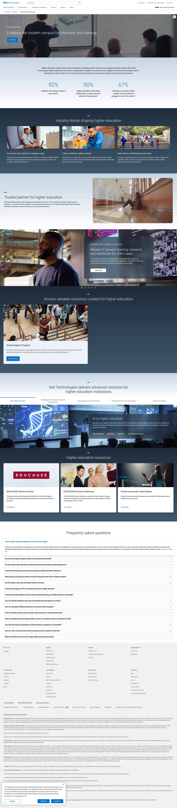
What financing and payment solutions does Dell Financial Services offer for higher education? (35, 577)
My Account (49, 651)
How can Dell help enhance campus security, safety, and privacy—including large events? (33, 613)
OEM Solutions (92, 677)
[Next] (175, 257)
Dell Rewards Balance (52, 664)
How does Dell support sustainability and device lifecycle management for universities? (33, 625)
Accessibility (108, 707)
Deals (5, 686)
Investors (48, 683)
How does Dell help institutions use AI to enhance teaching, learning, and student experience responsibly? (39, 595)
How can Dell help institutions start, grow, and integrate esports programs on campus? (33, 601)
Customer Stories (51, 696)
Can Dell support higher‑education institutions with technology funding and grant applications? (36, 565)
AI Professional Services (135, 434)
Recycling (49, 690)
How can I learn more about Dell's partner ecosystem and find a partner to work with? (32, 631)
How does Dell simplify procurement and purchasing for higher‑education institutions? (33, 571)
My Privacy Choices (59, 707)
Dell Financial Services (42, 703)
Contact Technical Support (96, 654)
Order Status (49, 654)
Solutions (6, 680)
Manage (12, 801)
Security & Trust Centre (137, 690)
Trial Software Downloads (138, 693)
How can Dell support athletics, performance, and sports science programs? (29, 607)
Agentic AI (121, 434)
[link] (152, 2)
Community (134, 651)
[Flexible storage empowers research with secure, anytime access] (88, 287)
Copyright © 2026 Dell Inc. (11, 707)
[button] (142, 2)
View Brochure (13, 359)
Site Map (6, 651)
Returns (90, 657)
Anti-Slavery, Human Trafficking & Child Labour (129, 707)
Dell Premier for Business (167, 7)
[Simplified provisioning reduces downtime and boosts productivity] (95, 287)
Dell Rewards (134, 677)
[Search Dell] (79, 2)
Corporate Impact (51, 693)
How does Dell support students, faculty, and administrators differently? (28, 559)
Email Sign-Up (135, 683)
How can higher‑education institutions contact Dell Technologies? (26, 541)
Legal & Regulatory (94, 707)
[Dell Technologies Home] (11, 2)
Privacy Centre (135, 686)
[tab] (17, 401)
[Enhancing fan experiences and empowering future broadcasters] (91, 287)
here (63, 729)
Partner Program (93, 680)
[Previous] (2, 257)
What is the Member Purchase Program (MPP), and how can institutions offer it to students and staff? (38, 619)
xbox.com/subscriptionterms (73, 800)
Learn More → (11, 507)
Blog (132, 673)
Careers (48, 677)
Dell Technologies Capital (53, 680)
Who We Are (49, 673)
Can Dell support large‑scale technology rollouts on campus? (24, 583)
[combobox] (53, 2)
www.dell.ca (24, 722)
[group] (53, 90)
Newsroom (49, 686)
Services (6, 683)
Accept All (57, 801)
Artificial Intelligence (9, 673)
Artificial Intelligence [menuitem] (8, 7)
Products (6, 677)
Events (133, 680)
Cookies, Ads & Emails (79, 707)
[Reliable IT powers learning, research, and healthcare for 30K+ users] (81, 287)
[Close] (63, 784)
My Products (49, 661)
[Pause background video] (174, 17)
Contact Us (12, 40)
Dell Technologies (8, 703)
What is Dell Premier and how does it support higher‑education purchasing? (29, 637)
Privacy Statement (43, 707)
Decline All (44, 801)
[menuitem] (23, 7)
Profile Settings (50, 657)
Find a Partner (92, 673)
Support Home (92, 651)
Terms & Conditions (28, 707)
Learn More (98, 270)
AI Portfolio (110, 434)
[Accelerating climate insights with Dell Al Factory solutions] (85, 287)
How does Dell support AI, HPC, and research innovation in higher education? (30, 589)
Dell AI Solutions (98, 434)
